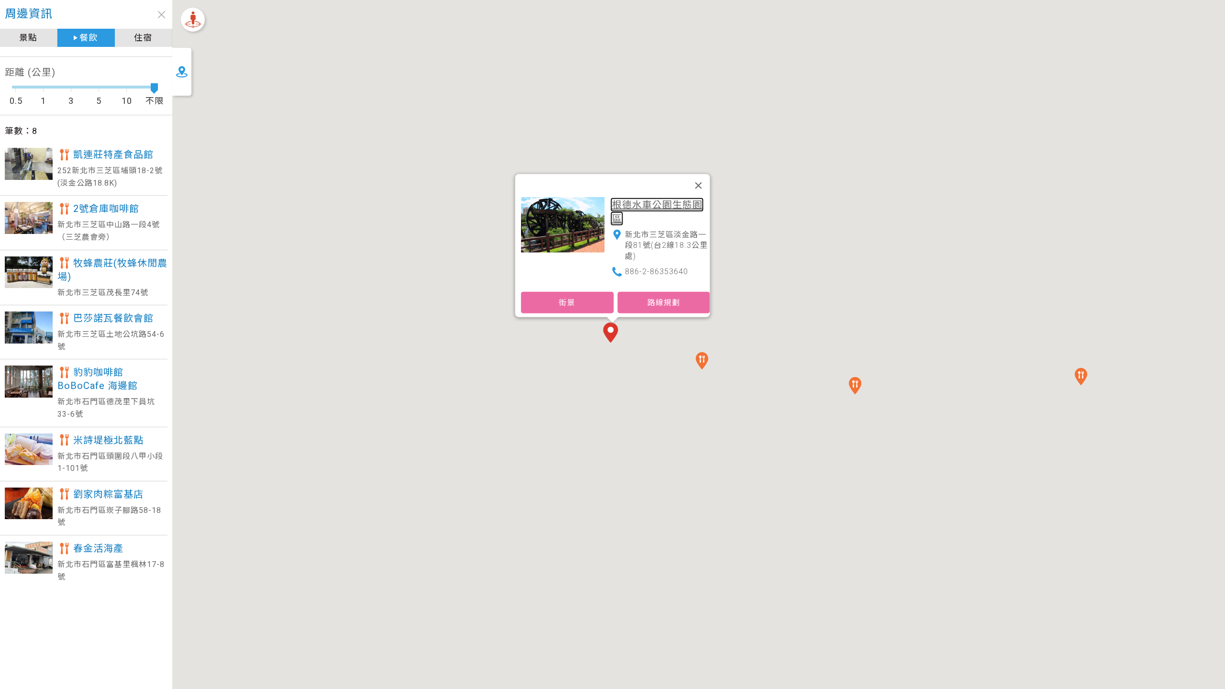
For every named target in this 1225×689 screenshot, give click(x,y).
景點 (28, 38)
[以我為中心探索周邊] (193, 20)
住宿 (143, 38)
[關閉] (698, 185)
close (161, 14)
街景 (567, 302)
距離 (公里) (30, 72)
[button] (612, 333)
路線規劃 (663, 302)
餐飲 (88, 38)
